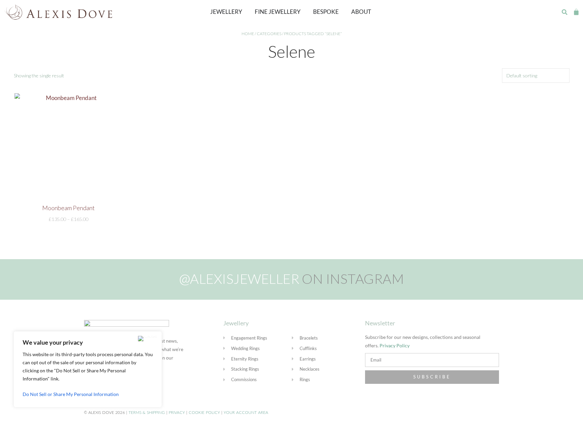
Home (248, 33)
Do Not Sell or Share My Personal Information (71, 394)
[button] (564, 12)
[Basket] (576, 11)
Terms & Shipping (147, 412)
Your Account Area (246, 412)
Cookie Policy (204, 412)
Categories (269, 33)
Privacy (177, 412)
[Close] (147, 338)
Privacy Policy (395, 345)
